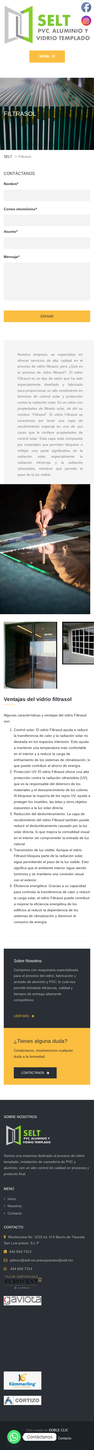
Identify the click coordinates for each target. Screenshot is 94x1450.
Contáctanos (32, 1073)
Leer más (21, 1016)
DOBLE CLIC (58, 1430)
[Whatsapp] (14, 1437)
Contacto (15, 1213)
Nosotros (15, 1206)
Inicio (12, 1199)
